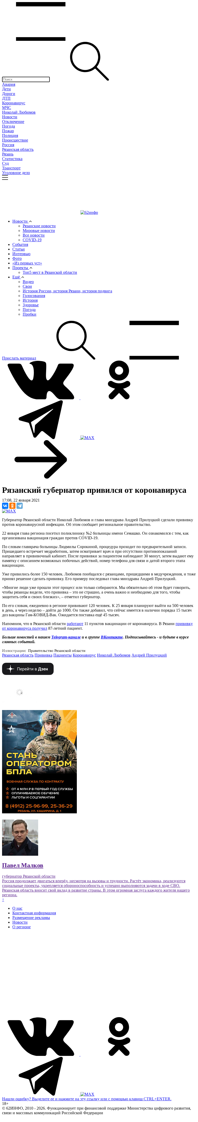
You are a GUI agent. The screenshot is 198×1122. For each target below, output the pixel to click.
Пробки (29, 314)
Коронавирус (13, 103)
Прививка (43, 655)
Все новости (34, 235)
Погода (8, 126)
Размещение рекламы (31, 917)
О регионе (21, 927)
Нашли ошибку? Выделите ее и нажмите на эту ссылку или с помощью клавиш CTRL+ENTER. (86, 1099)
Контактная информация (34, 913)
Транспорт (11, 168)
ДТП (6, 98)
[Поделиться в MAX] (9, 511)
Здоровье (31, 305)
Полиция (10, 135)
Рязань (7, 154)
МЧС (6, 107)
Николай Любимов (19, 112)
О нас (17, 908)
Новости (9, 117)
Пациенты (62, 655)
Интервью (21, 254)
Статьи (18, 249)
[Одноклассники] (12, 506)
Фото (17, 258)
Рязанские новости (39, 226)
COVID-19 (32, 240)
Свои (27, 286)
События (20, 244)
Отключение (13, 121)
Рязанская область (18, 149)
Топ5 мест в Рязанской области (50, 272)
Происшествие (15, 140)
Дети (6, 89)
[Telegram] (19, 506)
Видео (28, 281)
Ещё (16, 277)
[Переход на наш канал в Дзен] (28, 673)
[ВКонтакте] (5, 506)
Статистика (12, 159)
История (30, 300)
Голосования (34, 295)
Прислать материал (19, 358)
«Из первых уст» (27, 263)
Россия (8, 145)
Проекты (20, 268)
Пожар (8, 131)
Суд (5, 163)
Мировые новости (39, 230)
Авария (8, 84)
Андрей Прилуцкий (149, 655)
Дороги (8, 93)
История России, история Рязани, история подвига (67, 291)
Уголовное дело (16, 172)
